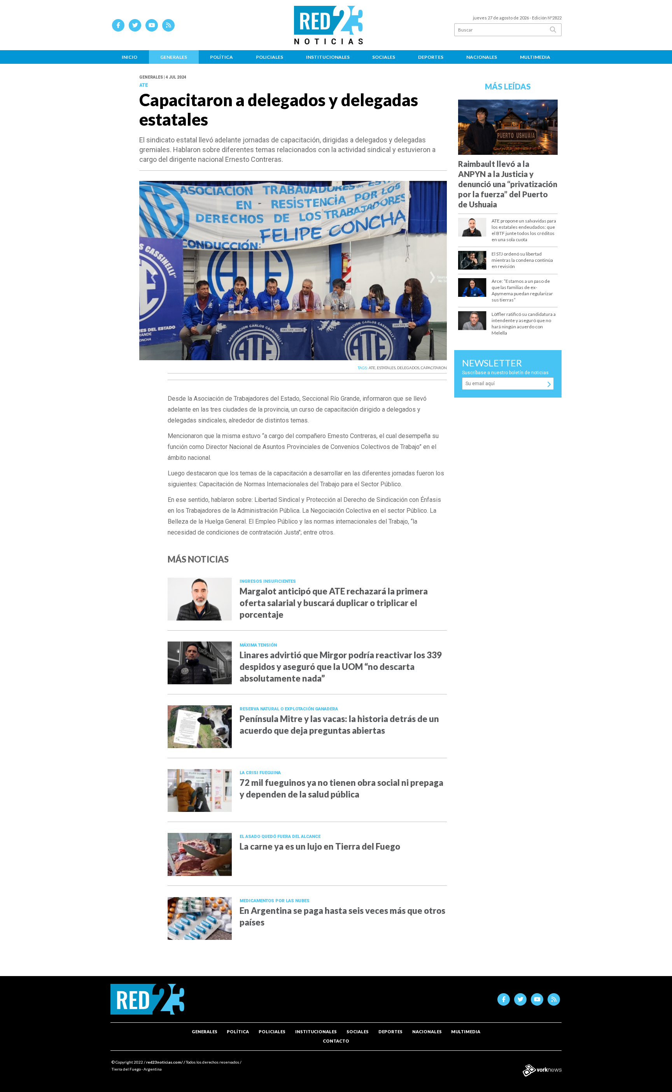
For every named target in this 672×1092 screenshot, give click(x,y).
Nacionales (481, 57)
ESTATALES (386, 367)
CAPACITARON (434, 367)
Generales (173, 57)
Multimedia (535, 57)
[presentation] (153, 278)
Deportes (430, 57)
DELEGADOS (408, 367)
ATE (372, 367)
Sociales (383, 57)
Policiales (269, 57)
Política (221, 57)
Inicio (129, 57)
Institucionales (328, 57)
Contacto (336, 1040)
